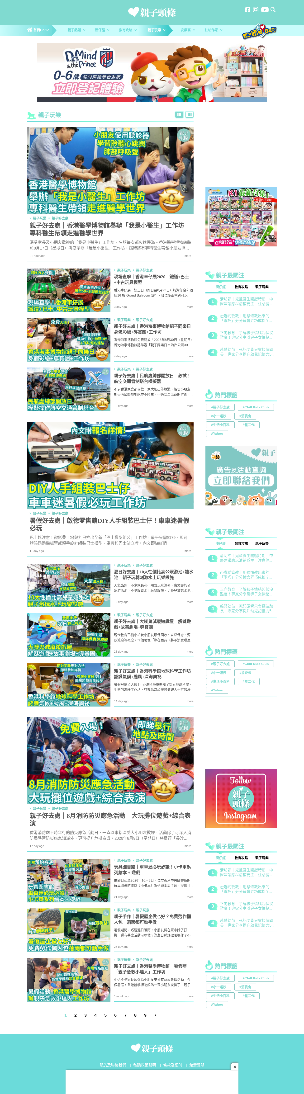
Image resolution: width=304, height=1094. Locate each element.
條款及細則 (172, 1065)
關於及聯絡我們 (113, 1065)
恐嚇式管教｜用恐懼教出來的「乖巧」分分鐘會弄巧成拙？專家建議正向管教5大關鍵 (246, 575)
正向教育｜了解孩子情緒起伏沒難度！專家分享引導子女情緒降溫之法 (246, 592)
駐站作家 (212, 30)
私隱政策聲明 (144, 1065)
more (188, 256)
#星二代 (249, 425)
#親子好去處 (220, 407)
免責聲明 (196, 1065)
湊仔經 (100, 30)
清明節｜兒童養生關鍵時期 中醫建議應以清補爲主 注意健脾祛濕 (246, 558)
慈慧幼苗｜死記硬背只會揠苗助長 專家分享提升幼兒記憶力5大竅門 (246, 609)
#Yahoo (217, 434)
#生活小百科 (220, 425)
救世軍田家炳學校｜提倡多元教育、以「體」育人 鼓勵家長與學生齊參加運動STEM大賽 (246, 302)
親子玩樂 (155, 30)
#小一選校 (218, 416)
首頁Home (41, 30)
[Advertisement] (241, 150)
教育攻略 (126, 30)
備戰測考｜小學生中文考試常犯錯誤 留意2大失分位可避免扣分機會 (246, 318)
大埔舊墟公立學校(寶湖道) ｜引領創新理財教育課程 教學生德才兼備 (246, 352)
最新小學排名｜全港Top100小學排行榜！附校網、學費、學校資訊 (247, 335)
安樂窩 (186, 30)
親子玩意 (142, 910)
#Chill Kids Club (256, 407)
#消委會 (245, 416)
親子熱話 (75, 30)
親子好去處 (60, 218)
